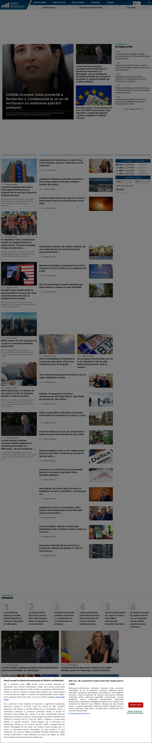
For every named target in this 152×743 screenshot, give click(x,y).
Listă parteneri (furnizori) (79, 713)
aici (22, 724)
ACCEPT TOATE (135, 705)
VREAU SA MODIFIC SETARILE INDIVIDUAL (135, 712)
